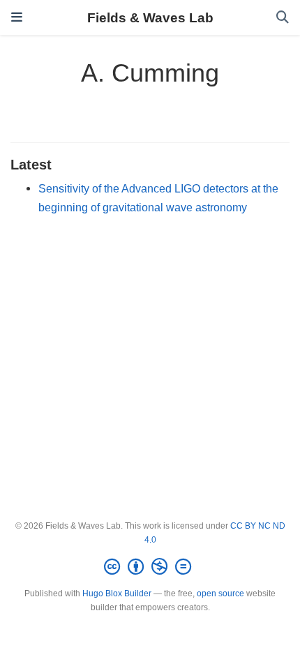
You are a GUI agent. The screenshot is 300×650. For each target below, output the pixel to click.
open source (220, 593)
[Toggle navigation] (16, 17)
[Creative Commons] (150, 567)
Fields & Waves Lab (150, 17)
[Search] (282, 18)
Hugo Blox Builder (116, 593)
